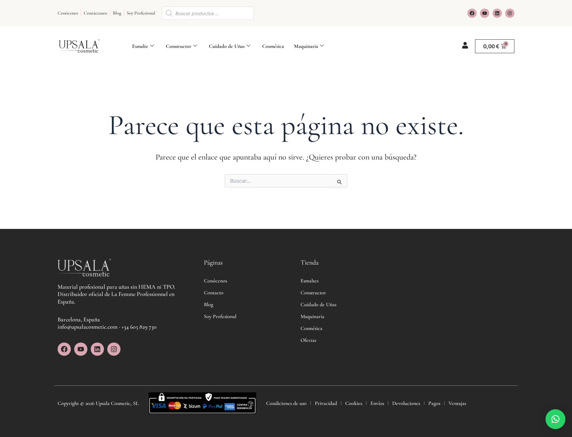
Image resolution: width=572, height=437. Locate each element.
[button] (555, 419)
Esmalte (140, 46)
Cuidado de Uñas (227, 46)
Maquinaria (306, 46)
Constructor (178, 46)
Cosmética (273, 46)
